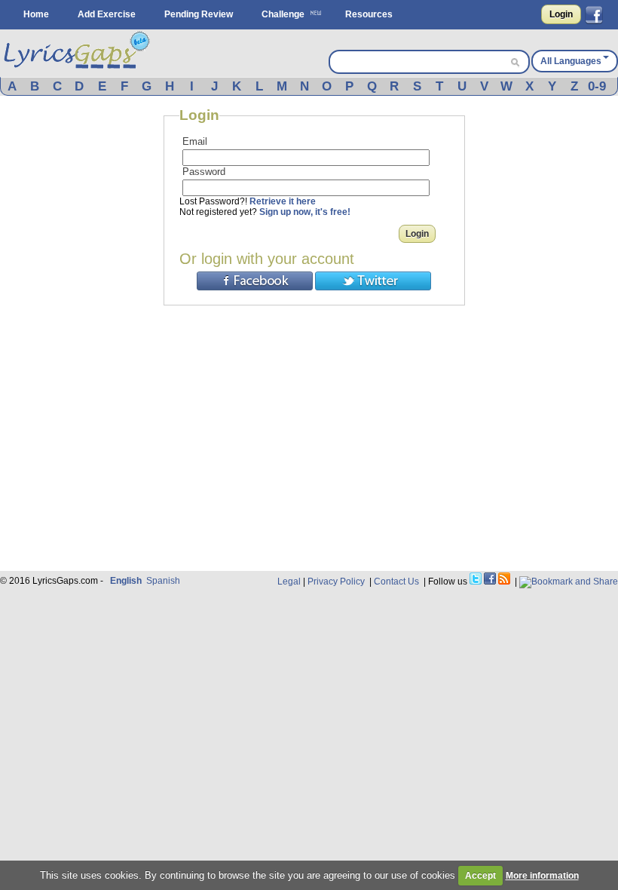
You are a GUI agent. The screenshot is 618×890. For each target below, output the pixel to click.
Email (194, 141)
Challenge (283, 14)
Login (561, 14)
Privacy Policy (336, 581)
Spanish (163, 580)
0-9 (597, 86)
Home (36, 14)
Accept (480, 875)
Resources (369, 14)
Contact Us (396, 581)
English (126, 580)
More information (542, 875)
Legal (289, 581)
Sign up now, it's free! (304, 212)
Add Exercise (107, 14)
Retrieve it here (282, 201)
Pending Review (198, 14)
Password (203, 171)
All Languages (570, 61)
